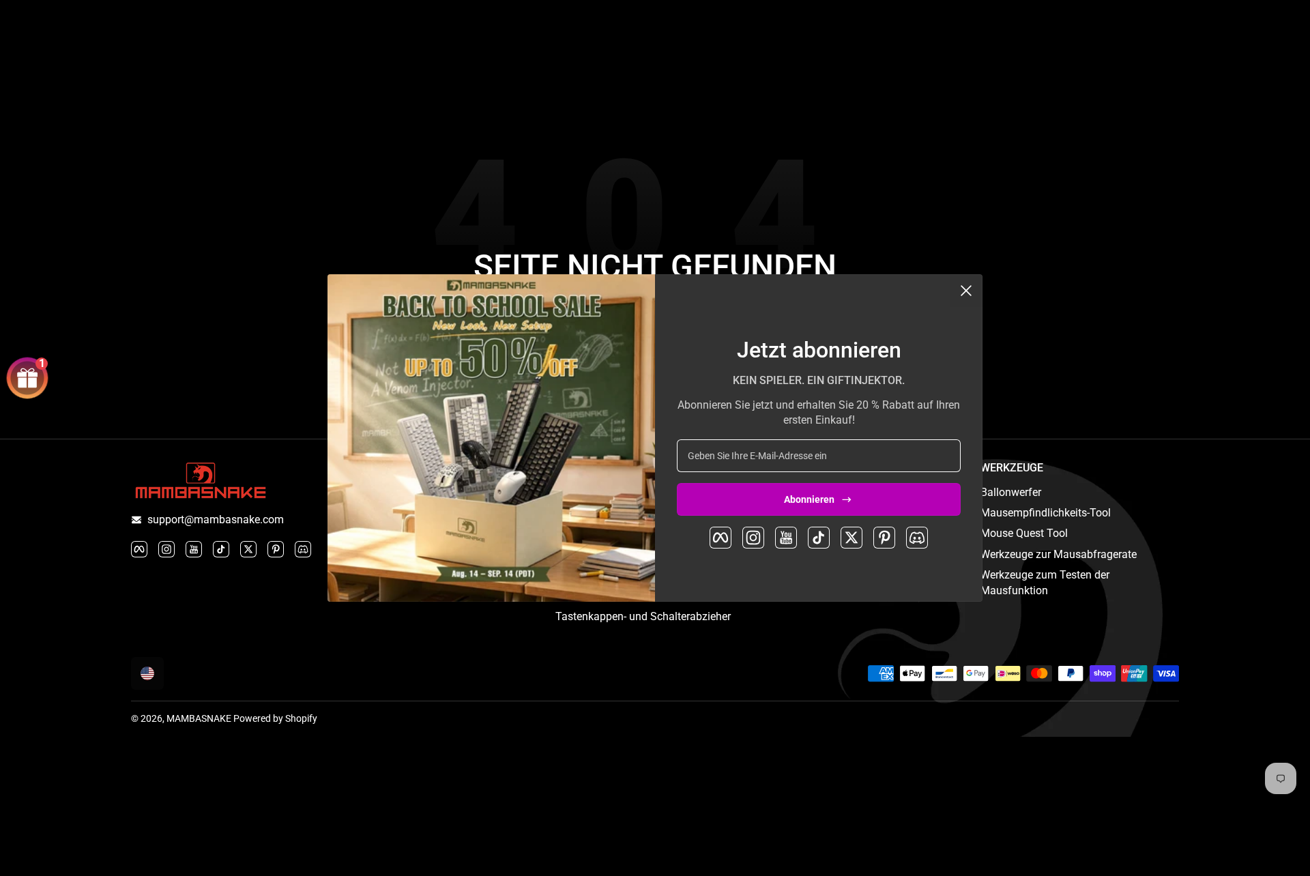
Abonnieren (809, 499)
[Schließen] (966, 290)
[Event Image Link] (491, 438)
